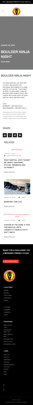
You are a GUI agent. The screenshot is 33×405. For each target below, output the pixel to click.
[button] (5, 135)
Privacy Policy (16, 399)
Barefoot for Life (13, 202)
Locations (8, 287)
